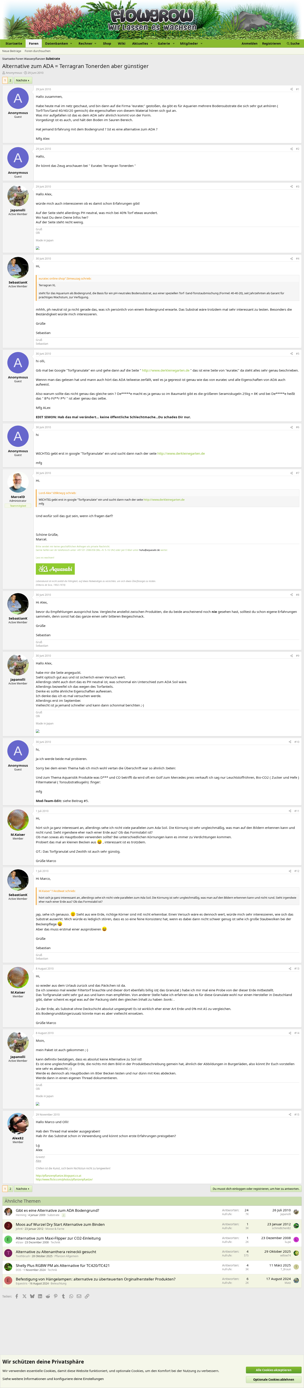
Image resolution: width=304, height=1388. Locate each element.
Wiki (122, 43)
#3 (297, 186)
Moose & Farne (54, 1229)
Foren (34, 43)
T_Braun (286, 1269)
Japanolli (285, 1214)
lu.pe (288, 1242)
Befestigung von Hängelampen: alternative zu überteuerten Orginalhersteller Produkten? (95, 1279)
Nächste (21, 80)
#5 (297, 354)
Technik (55, 1242)
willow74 (285, 1255)
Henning (21, 1215)
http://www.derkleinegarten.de (165, 370)
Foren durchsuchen (38, 51)
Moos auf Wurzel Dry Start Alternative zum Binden (60, 1224)
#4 (297, 258)
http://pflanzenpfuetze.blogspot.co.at (58, 1176)
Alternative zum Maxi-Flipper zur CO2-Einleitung (58, 1238)
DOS (18, 1270)
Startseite (14, 43)
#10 (296, 742)
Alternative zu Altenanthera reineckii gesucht (56, 1251)
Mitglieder (189, 43)
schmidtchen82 (281, 1228)
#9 (297, 656)
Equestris (21, 1283)
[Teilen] (291, 89)
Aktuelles (140, 43)
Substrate (53, 1215)
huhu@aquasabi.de (149, 550)
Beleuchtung (58, 1283)
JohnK (19, 1229)
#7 (297, 473)
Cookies (50, 1370)
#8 (297, 595)
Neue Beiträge (11, 51)
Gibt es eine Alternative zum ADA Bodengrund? (57, 1210)
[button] (58, 43)
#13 (296, 968)
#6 (297, 427)
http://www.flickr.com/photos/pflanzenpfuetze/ (64, 1179)
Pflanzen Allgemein (66, 1256)
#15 (296, 1114)
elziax (19, 1242)
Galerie (164, 43)
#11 (296, 811)
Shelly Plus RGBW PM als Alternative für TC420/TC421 (63, 1265)
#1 (297, 89)
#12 (296, 871)
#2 (297, 149)
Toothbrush (23, 1256)
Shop (107, 43)
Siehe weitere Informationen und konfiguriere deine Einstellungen (53, 1378)
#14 (296, 1033)
